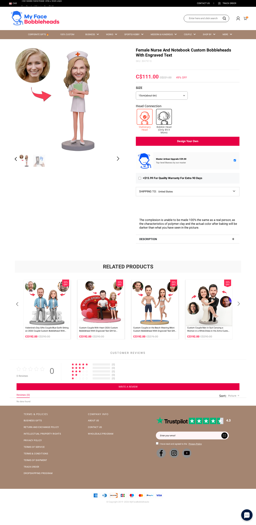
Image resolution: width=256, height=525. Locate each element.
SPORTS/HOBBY (131, 34)
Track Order (229, 3)
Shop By (207, 34)
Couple (188, 34)
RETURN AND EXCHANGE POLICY (41, 427)
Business (90, 34)
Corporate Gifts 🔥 (38, 34)
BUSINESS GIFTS (33, 420)
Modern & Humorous (162, 34)
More (225, 34)
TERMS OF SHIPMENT (35, 460)
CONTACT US (203, 3)
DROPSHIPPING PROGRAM (38, 473)
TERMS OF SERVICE (34, 447)
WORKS (109, 34)
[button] (22, 99)
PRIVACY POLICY (33, 440)
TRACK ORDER (31, 467)
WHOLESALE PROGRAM (100, 433)
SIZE (139, 88)
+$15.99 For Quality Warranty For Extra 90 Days (172, 178)
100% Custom (67, 34)
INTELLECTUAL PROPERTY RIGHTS (42, 433)
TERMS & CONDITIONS (36, 453)
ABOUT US (93, 420)
